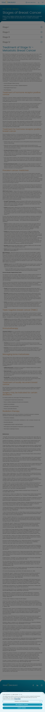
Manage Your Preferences (22, 701)
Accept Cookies (22, 707)
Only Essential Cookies (22, 704)
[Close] (43, 694)
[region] (22, 702)
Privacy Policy (17, 698)
